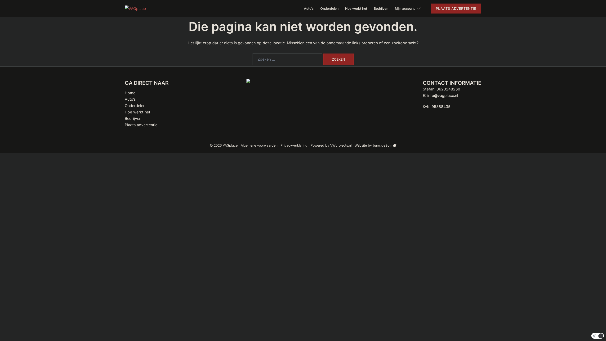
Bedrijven (381, 8)
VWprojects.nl (341, 145)
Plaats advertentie (456, 8)
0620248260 (448, 89)
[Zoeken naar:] (287, 59)
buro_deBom (383, 145)
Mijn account (405, 8)
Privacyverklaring (294, 145)
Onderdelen (329, 8)
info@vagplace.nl (442, 95)
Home (130, 92)
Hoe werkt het (356, 8)
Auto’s (309, 8)
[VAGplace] (135, 8)
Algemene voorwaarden (259, 145)
